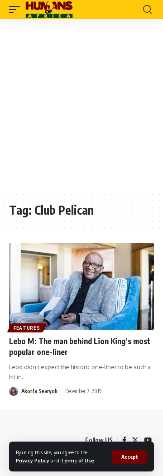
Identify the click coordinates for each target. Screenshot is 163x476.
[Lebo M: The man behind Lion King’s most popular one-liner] (81, 286)
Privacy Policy (32, 460)
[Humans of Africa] (49, 9)
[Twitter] (135, 440)
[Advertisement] (81, 105)
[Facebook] (124, 440)
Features (27, 328)
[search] (147, 9)
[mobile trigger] (16, 9)
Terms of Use (77, 460)
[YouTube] (148, 440)
